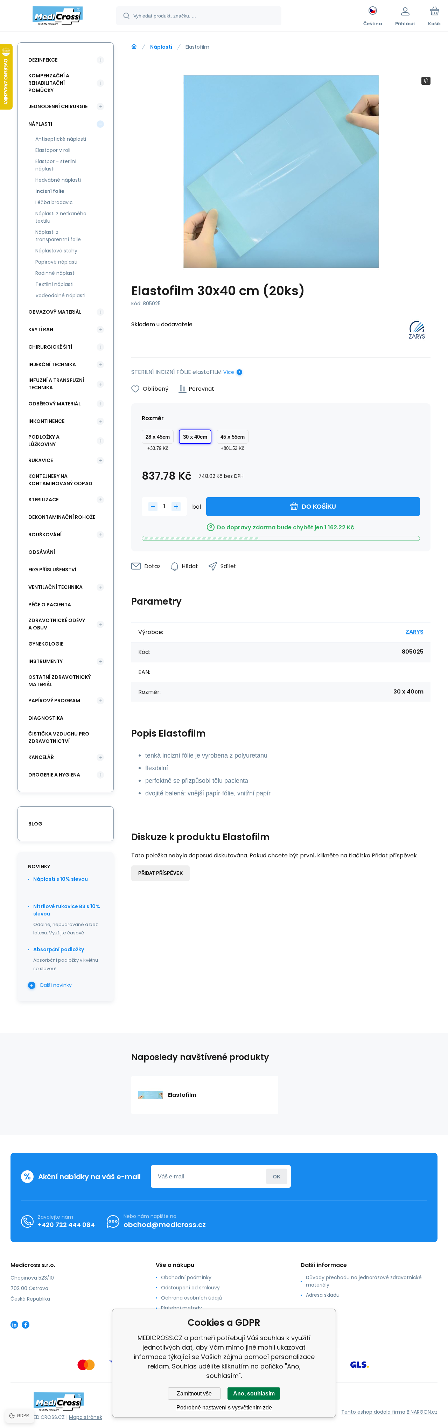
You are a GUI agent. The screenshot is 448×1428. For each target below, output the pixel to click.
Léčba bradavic (54, 202)
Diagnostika (45, 718)
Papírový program (54, 700)
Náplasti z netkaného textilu (60, 217)
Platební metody (181, 1307)
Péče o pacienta (49, 604)
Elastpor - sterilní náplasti (55, 165)
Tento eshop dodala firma (373, 1411)
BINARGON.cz (422, 1411)
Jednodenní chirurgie (58, 106)
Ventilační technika (55, 587)
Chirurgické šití (50, 346)
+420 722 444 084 (66, 1224)
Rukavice (40, 460)
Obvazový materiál (55, 311)
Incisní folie (49, 191)
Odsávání (41, 552)
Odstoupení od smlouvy (190, 1287)
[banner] (57, 16)
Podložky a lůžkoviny (43, 440)
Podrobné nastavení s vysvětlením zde (224, 1407)
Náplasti (161, 46)
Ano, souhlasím (254, 1393)
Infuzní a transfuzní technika (56, 384)
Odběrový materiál (54, 403)
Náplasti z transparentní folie (58, 236)
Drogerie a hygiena (54, 774)
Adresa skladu (323, 1294)
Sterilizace (43, 499)
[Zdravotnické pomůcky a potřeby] (134, 46)
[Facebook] (25, 1325)
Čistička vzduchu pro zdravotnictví (58, 737)
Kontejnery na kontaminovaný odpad (60, 480)
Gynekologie (45, 643)
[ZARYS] (416, 331)
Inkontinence (46, 421)
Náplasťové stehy (56, 250)
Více (228, 372)
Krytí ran (40, 329)
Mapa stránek (85, 1417)
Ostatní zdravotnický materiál (59, 681)
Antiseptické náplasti (60, 138)
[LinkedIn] (14, 1325)
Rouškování (45, 534)
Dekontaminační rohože (61, 517)
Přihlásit (276, 1176)
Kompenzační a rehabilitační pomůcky (48, 83)
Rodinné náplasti (55, 273)
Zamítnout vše (194, 1393)
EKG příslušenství (52, 569)
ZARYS (415, 632)
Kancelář (41, 757)
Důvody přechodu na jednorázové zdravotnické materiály (364, 1281)
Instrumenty (45, 661)
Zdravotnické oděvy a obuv (56, 624)
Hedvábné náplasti (58, 179)
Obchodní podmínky (186, 1277)
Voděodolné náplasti (60, 295)
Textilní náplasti (54, 284)
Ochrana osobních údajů (191, 1297)
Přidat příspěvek (160, 873)
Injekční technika (52, 364)
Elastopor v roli (52, 150)
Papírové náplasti (56, 261)
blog (35, 823)
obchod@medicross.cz (165, 1225)
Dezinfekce (42, 59)
